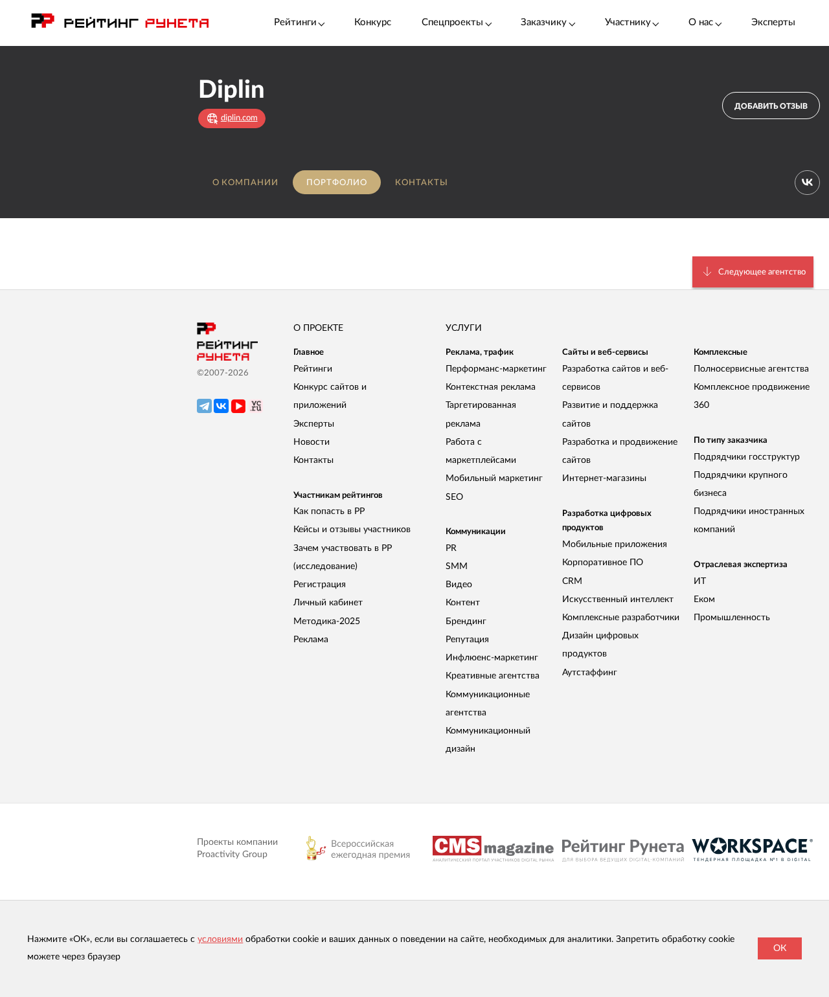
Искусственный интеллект (618, 599)
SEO (454, 497)
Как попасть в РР (329, 511)
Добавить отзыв (771, 106)
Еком (704, 599)
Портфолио (336, 182)
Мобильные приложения (614, 544)
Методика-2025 (326, 621)
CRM (572, 581)
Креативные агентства (492, 675)
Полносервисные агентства (751, 369)
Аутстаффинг (589, 672)
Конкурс (372, 22)
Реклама (310, 639)
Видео (459, 584)
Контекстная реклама (491, 387)
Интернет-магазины (604, 478)
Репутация (467, 639)
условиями (220, 939)
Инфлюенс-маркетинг (492, 657)
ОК (779, 948)
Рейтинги (312, 369)
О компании (245, 182)
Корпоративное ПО (602, 562)
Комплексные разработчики (620, 617)
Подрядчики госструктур (747, 457)
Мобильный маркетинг (494, 478)
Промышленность (732, 617)
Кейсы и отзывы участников (352, 529)
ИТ (700, 581)
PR (451, 548)
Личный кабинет (328, 602)
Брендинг (466, 621)
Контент (463, 602)
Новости (311, 442)
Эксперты (773, 22)
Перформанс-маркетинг (496, 369)
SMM (457, 566)
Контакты (421, 182)
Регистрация (319, 584)
